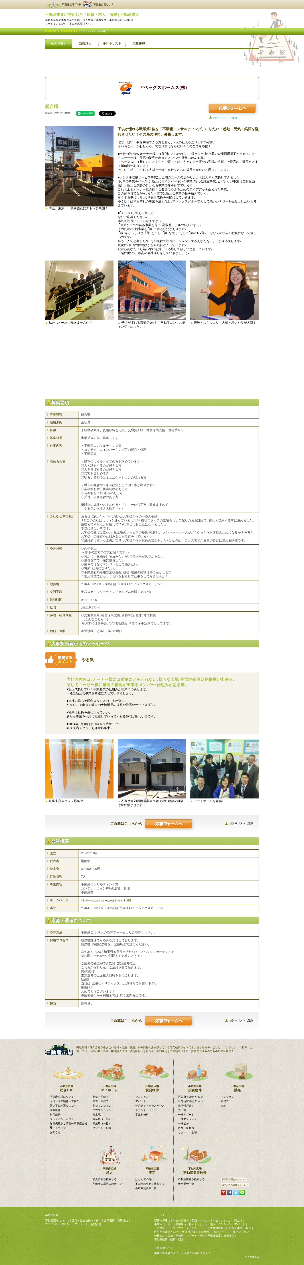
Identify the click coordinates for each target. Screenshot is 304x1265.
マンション (142, 1096)
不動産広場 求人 (69, 31)
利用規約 (55, 1114)
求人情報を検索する (105, 1179)
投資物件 (195, 1088)
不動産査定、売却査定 (221, 1235)
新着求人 (85, 44)
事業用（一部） (102, 1119)
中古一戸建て (101, 1101)
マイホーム (109, 1088)
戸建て (225, 1101)
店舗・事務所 (186, 1128)
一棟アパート (186, 1114)
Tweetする (236, 1192)
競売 (237, 1088)
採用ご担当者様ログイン (234, 1185)
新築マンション (102, 1105)
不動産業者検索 (195, 1170)
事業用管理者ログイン (233, 1179)
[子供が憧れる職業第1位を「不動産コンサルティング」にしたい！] (152, 290)
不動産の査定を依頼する (150, 1183)
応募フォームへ (232, 108)
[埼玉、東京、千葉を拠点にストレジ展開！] (79, 166)
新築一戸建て (101, 1096)
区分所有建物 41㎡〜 (190, 1101)
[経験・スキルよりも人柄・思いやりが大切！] (224, 290)
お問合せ (55, 1132)
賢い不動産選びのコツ (63, 1105)
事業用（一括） (102, 1123)
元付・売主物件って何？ (64, 1101)
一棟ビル (183, 1123)
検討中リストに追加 (225, 117)
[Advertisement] (152, 63)
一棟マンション (187, 1119)
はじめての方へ (144, 1179)
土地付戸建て (186, 1105)
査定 (152, 1170)
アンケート (81, 1224)
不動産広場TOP (63, 4)
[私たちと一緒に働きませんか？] (79, 290)
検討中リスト (112, 44)
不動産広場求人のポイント (109, 1183)
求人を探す (58, 44)
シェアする (229, 1192)
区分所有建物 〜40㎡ (190, 1096)
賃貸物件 (152, 1088)
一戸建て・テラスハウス (150, 1105)
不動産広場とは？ (98, 4)
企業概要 (55, 1110)
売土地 (97, 1114)
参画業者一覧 (186, 1183)
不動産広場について (62, 1096)
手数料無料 (142, 1114)
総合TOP (66, 1088)
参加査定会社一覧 (146, 1188)
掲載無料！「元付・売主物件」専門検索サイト (60, 1049)
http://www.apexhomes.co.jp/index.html (104, 900)
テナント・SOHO (145, 1110)
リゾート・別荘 (102, 1128)
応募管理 (138, 44)
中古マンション (102, 1110)
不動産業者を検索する (191, 1179)
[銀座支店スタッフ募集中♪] (79, 768)
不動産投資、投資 (165, 1239)
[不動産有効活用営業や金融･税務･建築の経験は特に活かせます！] (152, 768)
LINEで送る (242, 1192)
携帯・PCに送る (223, 1192)
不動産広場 (50, 31)
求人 (109, 1170)
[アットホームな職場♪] (224, 768)
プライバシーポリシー (63, 1119)
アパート (140, 1101)
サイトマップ (58, 1128)
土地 (223, 1105)
